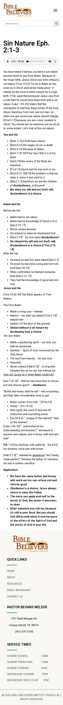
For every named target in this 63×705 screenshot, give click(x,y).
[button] (55, 10)
